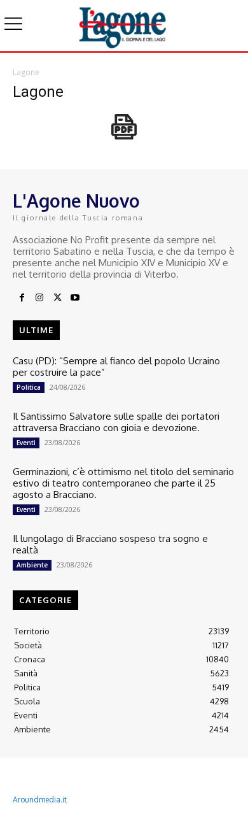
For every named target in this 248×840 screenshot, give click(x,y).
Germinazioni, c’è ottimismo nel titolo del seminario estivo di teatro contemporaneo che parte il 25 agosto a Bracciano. (123, 483)
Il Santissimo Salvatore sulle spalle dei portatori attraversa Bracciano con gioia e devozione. (116, 422)
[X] (57, 298)
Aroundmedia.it (40, 799)
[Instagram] (39, 298)
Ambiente (32, 564)
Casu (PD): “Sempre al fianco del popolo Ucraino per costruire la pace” (116, 366)
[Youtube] (75, 298)
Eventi (26, 442)
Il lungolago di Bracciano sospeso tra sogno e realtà (110, 544)
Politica (29, 387)
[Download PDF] (124, 133)
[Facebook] (22, 298)
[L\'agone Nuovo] (124, 25)
